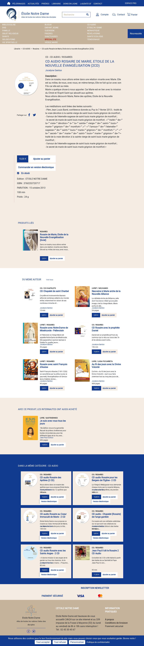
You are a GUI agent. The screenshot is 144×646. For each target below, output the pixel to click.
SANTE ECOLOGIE (95, 36)
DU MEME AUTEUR (37, 279)
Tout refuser (60, 642)
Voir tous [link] (49, 280)
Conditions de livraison (116, 623)
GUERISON (49, 30)
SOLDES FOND (8, 39)
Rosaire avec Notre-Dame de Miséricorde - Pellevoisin (54, 329)
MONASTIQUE (93, 30)
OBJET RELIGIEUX (10, 33)
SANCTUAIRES (51, 36)
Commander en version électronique (36, 167)
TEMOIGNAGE (93, 39)
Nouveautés (136, 33)
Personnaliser (77, 642)
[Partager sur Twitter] (34, 115)
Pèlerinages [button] (18, 4)
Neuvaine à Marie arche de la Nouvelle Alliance (106, 292)
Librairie (56, 4)
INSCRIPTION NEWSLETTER (95, 588)
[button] (16, 84)
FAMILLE (6, 30)
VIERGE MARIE (51, 42)
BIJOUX (48, 24)
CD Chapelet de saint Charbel (54, 291)
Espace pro (130, 3)
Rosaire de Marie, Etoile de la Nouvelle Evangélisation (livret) (54, 237)
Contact (98, 4)
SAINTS (5, 36)
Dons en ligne (70, 4)
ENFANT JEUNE (51, 27)
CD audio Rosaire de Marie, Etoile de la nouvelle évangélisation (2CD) (68, 49)
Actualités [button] (33, 4)
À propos (109, 619)
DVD (4, 27)
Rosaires (36, 49)
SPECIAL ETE (50, 39)
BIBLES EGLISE (9, 24)
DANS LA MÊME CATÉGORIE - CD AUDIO (38, 465)
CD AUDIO (91, 24)
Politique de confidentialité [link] (98, 642)
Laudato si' (85, 4)
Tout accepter (43, 642)
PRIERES (48, 33)
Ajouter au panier (41, 158)
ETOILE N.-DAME (94, 27)
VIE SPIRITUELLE (9, 42)
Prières (45, 4)
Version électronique (49, 501)
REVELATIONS (93, 33)
